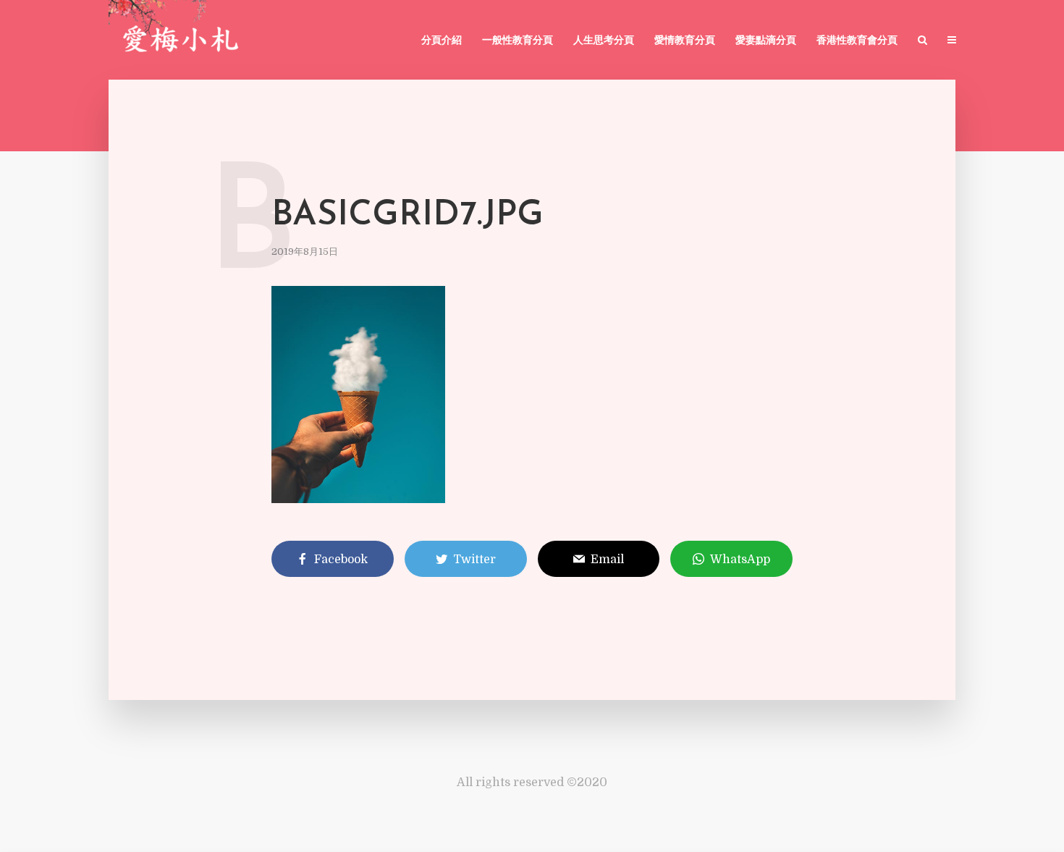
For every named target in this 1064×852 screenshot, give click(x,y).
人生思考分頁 (603, 40)
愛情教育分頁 (684, 40)
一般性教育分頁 (517, 40)
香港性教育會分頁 (857, 40)
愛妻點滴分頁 (765, 40)
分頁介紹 (441, 40)
